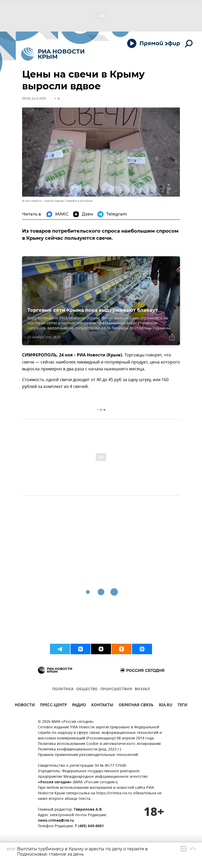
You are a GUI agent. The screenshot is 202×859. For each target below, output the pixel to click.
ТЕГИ (182, 706)
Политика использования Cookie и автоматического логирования (99, 744)
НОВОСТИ (25, 706)
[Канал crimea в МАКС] (142, 649)
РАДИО (79, 706)
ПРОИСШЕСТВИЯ (116, 689)
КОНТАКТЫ (102, 706)
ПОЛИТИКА (63, 689)
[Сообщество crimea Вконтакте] (80, 649)
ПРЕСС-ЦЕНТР (53, 706)
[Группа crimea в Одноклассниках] (122, 649)
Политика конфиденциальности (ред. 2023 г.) (79, 749)
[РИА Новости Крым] (53, 54)
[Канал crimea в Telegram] (60, 649)
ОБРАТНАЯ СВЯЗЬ (136, 706)
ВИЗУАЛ (142, 689)
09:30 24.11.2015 (34, 98)
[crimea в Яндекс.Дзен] (101, 649)
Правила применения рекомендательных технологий (88, 755)
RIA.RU (165, 706)
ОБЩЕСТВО (87, 689)
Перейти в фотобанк (79, 201)
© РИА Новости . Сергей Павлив (43, 201)
